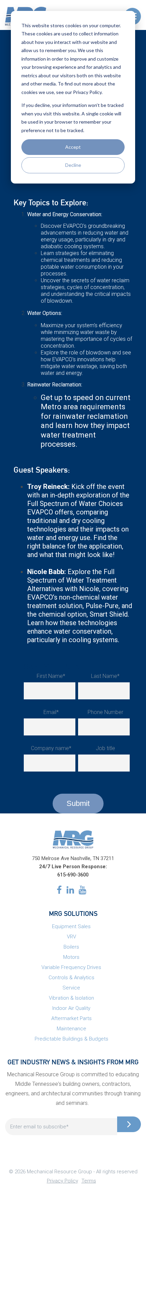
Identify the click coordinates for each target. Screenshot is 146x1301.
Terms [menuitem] (88, 1181)
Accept (73, 147)
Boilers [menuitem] (71, 947)
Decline (73, 165)
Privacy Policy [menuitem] (62, 1181)
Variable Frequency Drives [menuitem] (71, 967)
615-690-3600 (73, 875)
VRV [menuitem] (71, 937)
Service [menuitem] (71, 988)
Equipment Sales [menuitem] (71, 926)
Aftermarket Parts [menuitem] (71, 1018)
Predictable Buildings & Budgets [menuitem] (71, 1039)
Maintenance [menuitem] (71, 1029)
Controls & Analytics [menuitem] (71, 977)
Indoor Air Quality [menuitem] (71, 1008)
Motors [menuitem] (71, 957)
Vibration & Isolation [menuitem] (71, 998)
